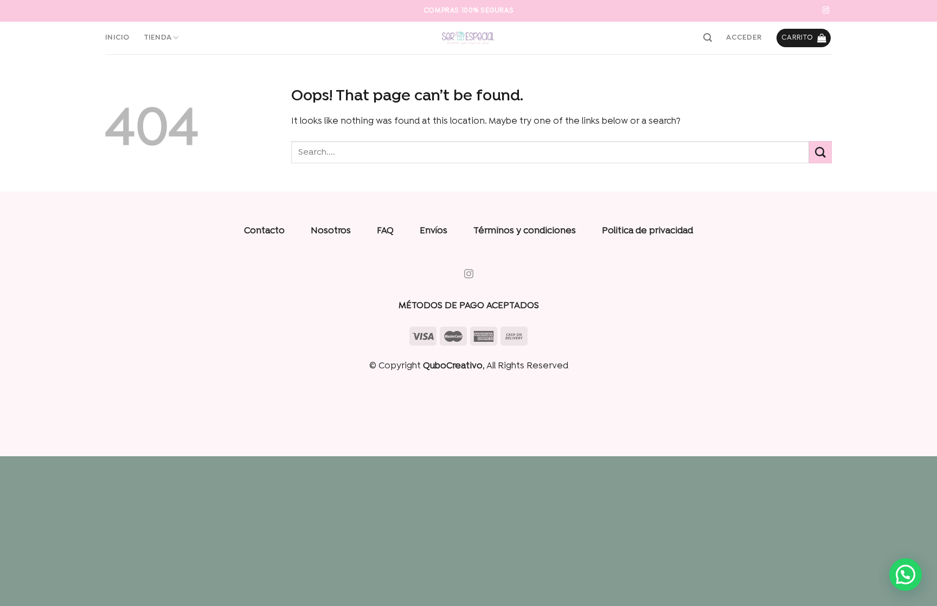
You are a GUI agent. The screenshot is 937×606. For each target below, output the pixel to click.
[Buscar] (707, 37)
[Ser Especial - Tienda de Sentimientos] (468, 38)
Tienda (158, 38)
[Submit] (820, 152)
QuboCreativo (453, 366)
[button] (905, 574)
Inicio (117, 38)
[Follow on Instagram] (826, 11)
